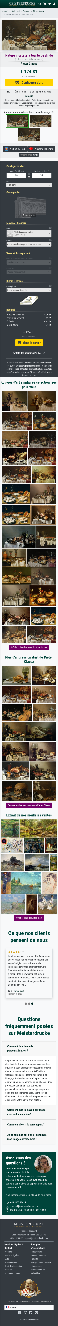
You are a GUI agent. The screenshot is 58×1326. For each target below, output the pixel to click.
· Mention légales (11, 1255)
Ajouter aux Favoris (43, 148)
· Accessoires (36, 1266)
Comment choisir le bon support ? (26, 1124)
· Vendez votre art (38, 1255)
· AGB (6, 1259)
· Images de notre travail (41, 1262)
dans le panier (31, 343)
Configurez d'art (31, 82)
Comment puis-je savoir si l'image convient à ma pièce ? (26, 1112)
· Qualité (34, 1259)
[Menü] (4, 4)
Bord (8, 181)
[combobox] (29, 185)
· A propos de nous (12, 1273)
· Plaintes (8, 1269)
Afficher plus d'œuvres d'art (29, 917)
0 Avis (35, 155)
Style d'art (16, 11)
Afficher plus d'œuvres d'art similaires (29, 647)
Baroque (26, 11)
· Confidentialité (10, 1262)
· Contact (8, 1252)
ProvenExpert (18, 991)
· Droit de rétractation (13, 1266)
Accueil (5, 11)
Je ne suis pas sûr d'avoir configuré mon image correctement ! (27, 1137)
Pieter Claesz (38, 11)
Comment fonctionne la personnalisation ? (20, 1048)
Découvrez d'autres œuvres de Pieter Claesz (29, 805)
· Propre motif (36, 1252)
